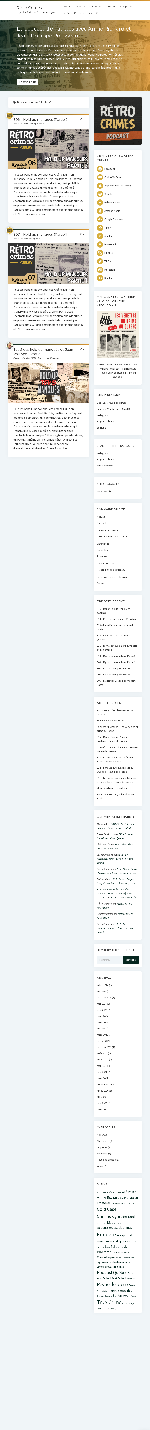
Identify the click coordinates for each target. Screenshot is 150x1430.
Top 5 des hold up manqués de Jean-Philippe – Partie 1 (48, 383)
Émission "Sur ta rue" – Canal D (113, 409)
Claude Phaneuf (128, 1203)
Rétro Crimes (29, 7)
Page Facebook (105, 421)
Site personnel (105, 465)
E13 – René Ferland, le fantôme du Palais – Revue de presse (115, 759)
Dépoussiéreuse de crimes (112, 402)
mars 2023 (102, 1022)
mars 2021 (102, 1078)
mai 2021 (101, 1065)
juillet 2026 (102, 985)
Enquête (106, 1234)
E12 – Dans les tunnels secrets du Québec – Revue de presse (115, 769)
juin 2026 (101, 991)
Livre (114, 1252)
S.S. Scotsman (111, 1290)
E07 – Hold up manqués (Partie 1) (40, 235)
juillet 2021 (102, 1059)
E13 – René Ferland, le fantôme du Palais (115, 627)
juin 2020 (101, 1096)
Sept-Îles (125, 1291)
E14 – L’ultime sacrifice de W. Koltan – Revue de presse (117, 749)
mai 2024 (101, 1003)
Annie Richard (106, 563)
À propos (124, 6)
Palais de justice (115, 1266)
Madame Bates (124, 1252)
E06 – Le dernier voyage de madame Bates (117, 682)
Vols (99, 1308)
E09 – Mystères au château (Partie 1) (116, 662)
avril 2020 (102, 1103)
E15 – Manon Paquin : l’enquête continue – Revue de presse (113, 739)
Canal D (123, 1198)
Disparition (115, 1222)
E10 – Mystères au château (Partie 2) (116, 656)
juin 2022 (101, 1028)
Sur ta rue (119, 1296)
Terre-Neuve (131, 1296)
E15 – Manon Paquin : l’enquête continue (113, 610)
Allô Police (129, 1192)
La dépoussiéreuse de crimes (77, 13)
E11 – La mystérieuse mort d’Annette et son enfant (117, 647)
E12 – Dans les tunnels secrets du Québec (115, 637)
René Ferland (119, 1278)
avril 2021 (102, 1072)
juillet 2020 (102, 1090)
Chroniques (95, 6)
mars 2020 (102, 1109)
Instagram (102, 415)
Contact (100, 13)
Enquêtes (102, 1147)
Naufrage (118, 1262)
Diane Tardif (101, 1223)
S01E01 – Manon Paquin (123, 897)
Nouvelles (110, 6)
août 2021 (102, 1053)
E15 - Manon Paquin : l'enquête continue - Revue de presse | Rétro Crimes (114, 893)
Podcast (78, 6)
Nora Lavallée (104, 491)
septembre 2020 (106, 1084)
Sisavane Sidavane (104, 1296)
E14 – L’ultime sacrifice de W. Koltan (116, 619)
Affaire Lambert (115, 1192)
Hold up (121, 1235)
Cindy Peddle (116, 1203)
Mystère (106, 1262)
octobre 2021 (104, 1047)
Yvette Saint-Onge (109, 1309)
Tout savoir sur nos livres (110, 720)
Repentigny (131, 1278)
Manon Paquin (106, 1257)
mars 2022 (102, 1034)
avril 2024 (102, 1010)
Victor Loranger (128, 1303)
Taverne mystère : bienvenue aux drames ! (115, 712)
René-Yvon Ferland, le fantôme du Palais (115, 796)
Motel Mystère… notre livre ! (112, 788)
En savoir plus (27, 82)
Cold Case (107, 1209)
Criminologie (108, 1216)
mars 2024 (102, 1016)
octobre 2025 (104, 997)
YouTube (101, 427)
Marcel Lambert (122, 1257)
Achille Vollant (102, 1192)
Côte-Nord (128, 1217)
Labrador (100, 1247)
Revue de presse (108, 530)
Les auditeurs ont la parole (113, 536)
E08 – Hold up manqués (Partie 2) (41, 120)
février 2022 (103, 1041)
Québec (120, 1272)
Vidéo (100, 1166)
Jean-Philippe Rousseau (112, 569)
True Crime (109, 1302)
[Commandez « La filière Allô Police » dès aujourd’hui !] (118, 356)
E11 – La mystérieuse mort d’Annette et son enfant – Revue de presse (117, 780)
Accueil (66, 6)
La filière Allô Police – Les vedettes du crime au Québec (117, 728)
